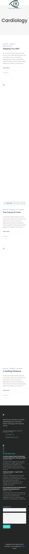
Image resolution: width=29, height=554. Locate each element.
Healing (4, 46)
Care (17, 209)
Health (20, 368)
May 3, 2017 (5, 44)
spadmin (6, 72)
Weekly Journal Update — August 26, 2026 (13, 472)
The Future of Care (11, 212)
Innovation (9, 46)
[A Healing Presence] (14, 306)
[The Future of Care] (14, 142)
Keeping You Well (11, 48)
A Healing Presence (12, 371)
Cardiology (12, 44)
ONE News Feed (9, 454)
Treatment (21, 209)
